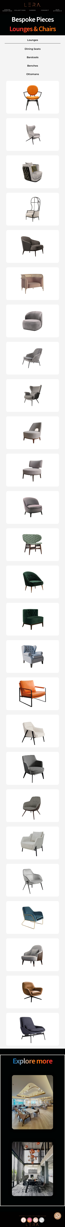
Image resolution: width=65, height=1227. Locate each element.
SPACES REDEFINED (7, 10)
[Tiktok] (41, 1220)
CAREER (32, 10)
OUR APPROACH (57, 10)
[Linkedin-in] (35, 1220)
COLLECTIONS (20, 10)
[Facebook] (23, 1220)
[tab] (32, 40)
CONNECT (45, 10)
